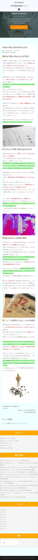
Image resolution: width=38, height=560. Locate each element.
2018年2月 (3, 514)
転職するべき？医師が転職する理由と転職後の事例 (14, 485)
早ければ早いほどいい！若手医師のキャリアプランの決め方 (16, 493)
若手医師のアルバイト (6, 445)
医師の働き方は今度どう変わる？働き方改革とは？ (14, 474)
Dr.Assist (19, 2)
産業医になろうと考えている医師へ (10, 441)
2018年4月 (3, 510)
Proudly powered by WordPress (9, 558)
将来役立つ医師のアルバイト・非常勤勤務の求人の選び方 (16, 463)
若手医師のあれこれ (5, 443)
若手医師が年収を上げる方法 (8, 497)
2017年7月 (3, 529)
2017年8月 (3, 526)
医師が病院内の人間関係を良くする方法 (11, 490)
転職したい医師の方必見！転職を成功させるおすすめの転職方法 (18, 477)
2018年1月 (3, 517)
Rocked (26, 558)
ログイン (17, 423)
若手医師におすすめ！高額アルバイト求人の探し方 (14, 467)
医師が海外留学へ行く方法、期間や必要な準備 (13, 470)
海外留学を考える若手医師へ (8, 438)
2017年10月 (3, 521)
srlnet (18, 50)
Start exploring (19, 27)
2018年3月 (3, 512)
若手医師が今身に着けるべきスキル (10, 460)
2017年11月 (3, 519)
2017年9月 (3, 524)
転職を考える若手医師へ (10, 52)
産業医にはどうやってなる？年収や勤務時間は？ (13, 472)
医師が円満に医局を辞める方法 (8, 488)
